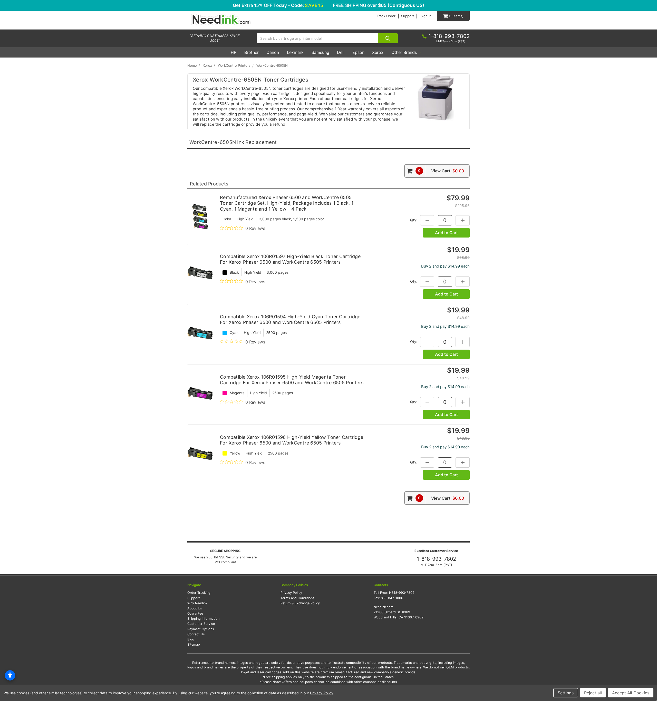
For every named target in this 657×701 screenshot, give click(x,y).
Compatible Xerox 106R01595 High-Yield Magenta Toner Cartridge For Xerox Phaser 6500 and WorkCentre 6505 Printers (291, 380)
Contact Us (196, 634)
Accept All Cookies (630, 692)
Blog (190, 639)
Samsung (320, 52)
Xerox (377, 52)
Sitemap (193, 644)
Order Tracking (198, 593)
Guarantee (195, 613)
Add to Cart (446, 232)
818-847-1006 (392, 598)
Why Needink (197, 603)
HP (233, 52)
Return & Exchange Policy (300, 603)
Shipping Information (203, 618)
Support (407, 16)
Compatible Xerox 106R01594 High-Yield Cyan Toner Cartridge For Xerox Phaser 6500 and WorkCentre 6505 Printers (290, 319)
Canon (272, 52)
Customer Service (201, 624)
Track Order (386, 16)
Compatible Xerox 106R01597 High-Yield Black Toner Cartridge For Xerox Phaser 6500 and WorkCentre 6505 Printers (290, 259)
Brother (251, 52)
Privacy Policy (291, 593)
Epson (358, 52)
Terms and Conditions (297, 598)
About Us (194, 608)
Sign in (426, 16)
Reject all (593, 692)
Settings (566, 692)
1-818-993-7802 (436, 559)
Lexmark (295, 52)
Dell (340, 52)
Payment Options (200, 629)
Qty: (413, 220)
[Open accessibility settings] (10, 675)
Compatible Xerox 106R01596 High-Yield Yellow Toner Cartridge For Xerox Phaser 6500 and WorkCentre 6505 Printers (291, 440)
